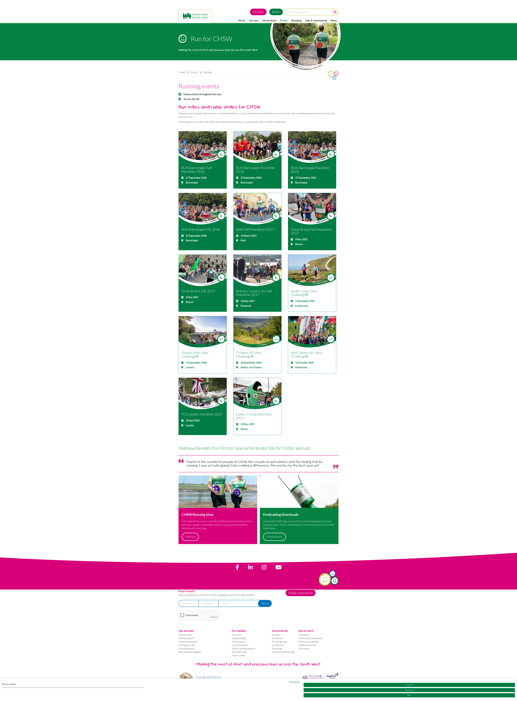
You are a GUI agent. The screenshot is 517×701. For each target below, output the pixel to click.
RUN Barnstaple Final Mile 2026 (255, 170)
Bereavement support (190, 651)
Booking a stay (239, 651)
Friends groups (279, 641)
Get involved (269, 20)
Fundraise (277, 638)
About (241, 20)
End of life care (186, 648)
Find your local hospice (310, 638)
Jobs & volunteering (316, 20)
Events (284, 20)
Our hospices (238, 641)
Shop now (190, 536)
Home (182, 72)
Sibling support (186, 638)
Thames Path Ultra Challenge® (194, 354)
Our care (253, 20)
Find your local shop (308, 641)
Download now (274, 536)
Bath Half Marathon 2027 (255, 229)
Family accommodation (243, 648)
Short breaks (185, 634)
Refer (276, 12)
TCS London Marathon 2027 (202, 414)
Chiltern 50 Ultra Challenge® (248, 354)
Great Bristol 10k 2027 (198, 291)
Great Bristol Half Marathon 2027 (311, 231)
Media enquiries (307, 645)
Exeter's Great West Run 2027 (254, 416)
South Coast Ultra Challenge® (304, 293)
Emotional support (188, 641)
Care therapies (240, 645)
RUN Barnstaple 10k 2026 (200, 229)
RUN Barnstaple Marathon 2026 (310, 170)
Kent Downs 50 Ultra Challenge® (306, 354)
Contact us (304, 634)
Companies (278, 645)
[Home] (195, 16)
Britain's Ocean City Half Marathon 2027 (254, 293)
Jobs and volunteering (283, 651)
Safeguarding (239, 638)
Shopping (296, 20)
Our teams (303, 648)
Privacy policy (294, 682)
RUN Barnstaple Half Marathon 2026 (196, 170)
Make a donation (300, 593)
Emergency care (187, 645)
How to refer (238, 655)
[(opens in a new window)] (237, 567)
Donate (258, 12)
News (334, 20)
